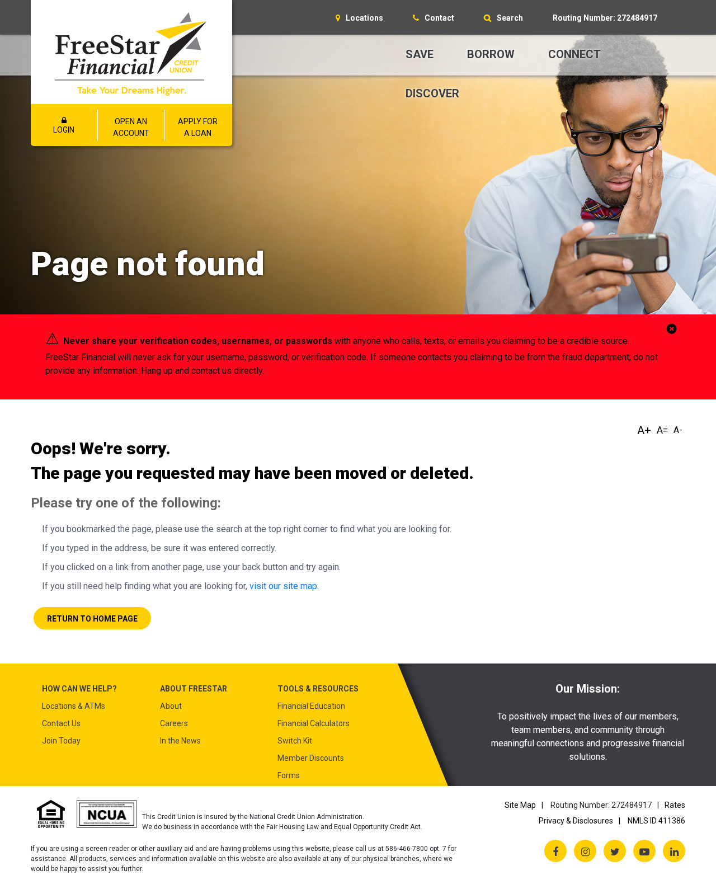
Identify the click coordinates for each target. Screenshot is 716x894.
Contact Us (61, 723)
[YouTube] (644, 851)
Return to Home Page (92, 618)
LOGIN (63, 129)
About (171, 706)
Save (420, 54)
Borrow (491, 54)
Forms (288, 775)
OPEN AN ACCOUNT (131, 127)
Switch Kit (294, 740)
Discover (432, 93)
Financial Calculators (313, 723)
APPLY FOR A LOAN (198, 127)
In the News (180, 740)
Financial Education (311, 706)
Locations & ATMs (73, 706)
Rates (675, 805)
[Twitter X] (615, 851)
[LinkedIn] (674, 851)
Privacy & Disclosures (576, 820)
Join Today (61, 740)
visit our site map (283, 586)
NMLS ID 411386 (656, 820)
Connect (574, 54)
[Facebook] (555, 851)
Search (510, 17)
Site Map (520, 805)
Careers (174, 723)
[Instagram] (585, 851)
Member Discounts (310, 758)
